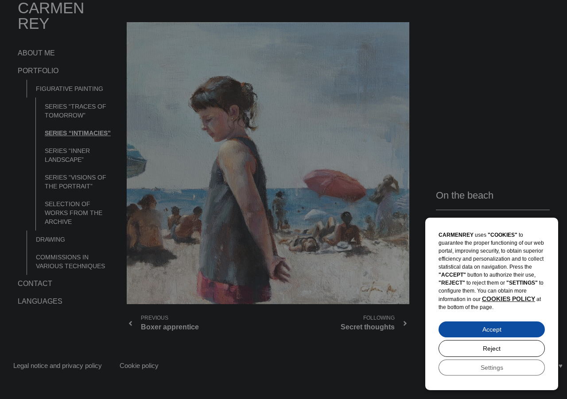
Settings (492, 367)
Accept (491, 329)
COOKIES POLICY (508, 298)
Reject (492, 348)
